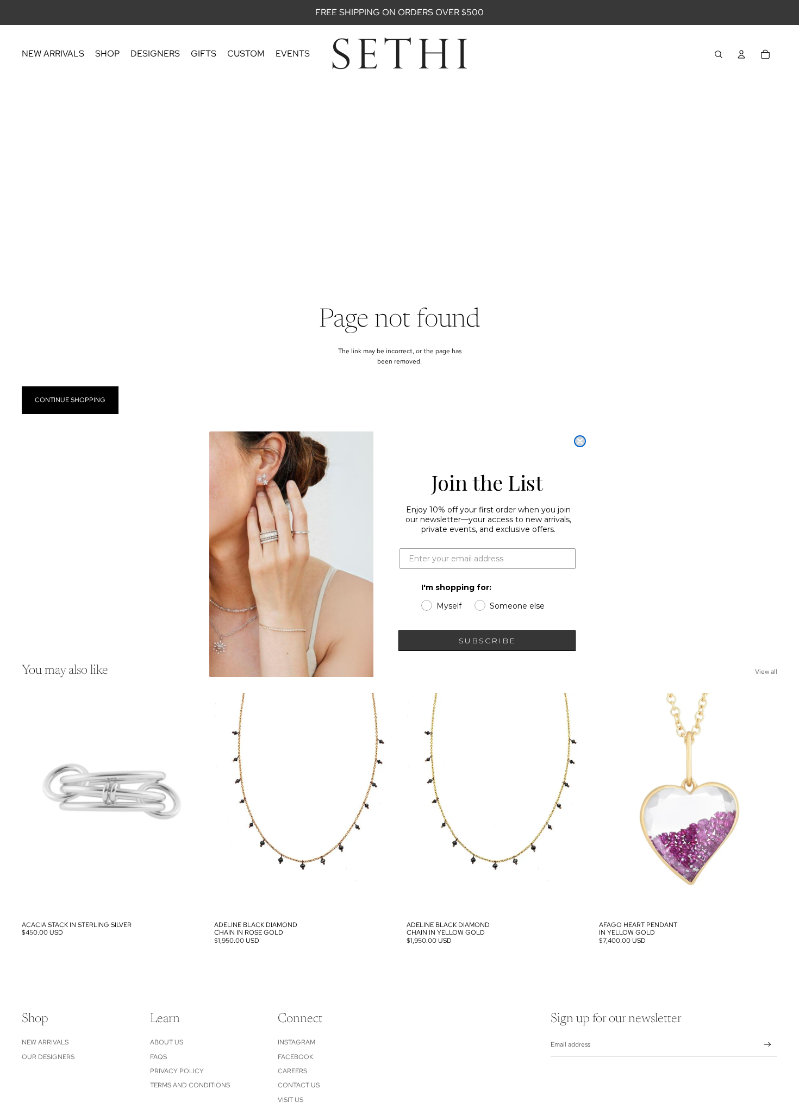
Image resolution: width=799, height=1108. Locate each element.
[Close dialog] (580, 441)
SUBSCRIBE (487, 641)
